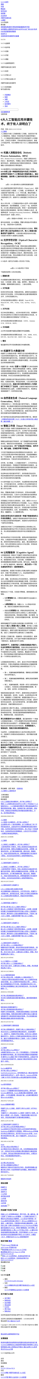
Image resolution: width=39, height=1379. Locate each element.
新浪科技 (4, 1342)
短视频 (16, 27)
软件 (5, 1084)
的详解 (12, 889)
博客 (2, 4)
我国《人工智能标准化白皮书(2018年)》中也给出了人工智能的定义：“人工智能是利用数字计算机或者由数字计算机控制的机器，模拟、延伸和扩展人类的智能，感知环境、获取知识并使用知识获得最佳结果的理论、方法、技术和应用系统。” (19, 808)
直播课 (21, 27)
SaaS (2, 1084)
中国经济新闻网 (27, 1345)
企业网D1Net (29, 1347)
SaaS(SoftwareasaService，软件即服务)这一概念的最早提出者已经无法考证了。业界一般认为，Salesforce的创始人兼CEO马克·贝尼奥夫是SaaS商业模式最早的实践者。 (19, 1075)
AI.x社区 (32, 1285)
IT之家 (34, 1345)
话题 (6, 99)
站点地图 (8, 1303)
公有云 (7, 1163)
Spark (2, 1144)
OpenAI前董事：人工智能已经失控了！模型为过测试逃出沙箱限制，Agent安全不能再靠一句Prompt (19, 1219)
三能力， (15, 844)
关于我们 (8, 1298)
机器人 (9, 903)
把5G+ (12, 945)
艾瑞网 (8, 1345)
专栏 (14, 36)
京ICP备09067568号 (13, 1321)
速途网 (19, 1345)
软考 (12, 29)
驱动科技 (28, 1342)
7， (15, 822)
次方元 (4, 1349)
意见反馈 (8, 1305)
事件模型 (12, 1104)
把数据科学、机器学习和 (18, 1029)
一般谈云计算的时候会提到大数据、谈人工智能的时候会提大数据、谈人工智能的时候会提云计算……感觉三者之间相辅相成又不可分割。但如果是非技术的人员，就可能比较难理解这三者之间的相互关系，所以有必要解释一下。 (19, 984)
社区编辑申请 (5, 112)
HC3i (16, 1281)
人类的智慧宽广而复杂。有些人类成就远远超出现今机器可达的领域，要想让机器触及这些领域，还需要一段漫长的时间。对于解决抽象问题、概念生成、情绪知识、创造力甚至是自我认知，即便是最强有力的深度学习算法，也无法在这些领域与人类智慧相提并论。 (19, 851)
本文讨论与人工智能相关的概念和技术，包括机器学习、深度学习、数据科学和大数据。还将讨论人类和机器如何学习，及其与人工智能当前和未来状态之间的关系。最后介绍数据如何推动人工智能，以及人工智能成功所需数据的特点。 (19, 1036)
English (7, 1307)
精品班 (3, 9)
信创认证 (17, 29)
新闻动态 (8, 1300)
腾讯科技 (10, 1342)
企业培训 (4, 15)
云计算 (3, 1163)
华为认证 (24, 29)
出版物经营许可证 (13, 1334)
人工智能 (4, 791)
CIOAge (11, 1281)
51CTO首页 (4, 2)
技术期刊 (8, 104)
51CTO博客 (8, 1285)
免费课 (3, 13)
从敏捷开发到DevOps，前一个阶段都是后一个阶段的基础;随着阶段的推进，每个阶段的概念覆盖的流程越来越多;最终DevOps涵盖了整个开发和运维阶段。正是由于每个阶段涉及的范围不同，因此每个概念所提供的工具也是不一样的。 (19, 1056)
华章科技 (20, 788)
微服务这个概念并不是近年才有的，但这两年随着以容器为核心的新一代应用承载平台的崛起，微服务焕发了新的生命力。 (19, 1170)
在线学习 (4, 34)
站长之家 (14, 1345)
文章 (2, 36)
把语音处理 (12, 995)
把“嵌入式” (13, 907)
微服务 (3, 1179)
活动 (6, 106)
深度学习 (16, 863)
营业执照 (4, 1334)
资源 (5, 36)
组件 (9, 1179)
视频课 (3, 27)
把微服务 (10, 1165)
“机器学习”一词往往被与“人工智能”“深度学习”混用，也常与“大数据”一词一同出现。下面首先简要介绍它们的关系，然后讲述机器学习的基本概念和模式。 (19, 1115)
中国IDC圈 (21, 1347)
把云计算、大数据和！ (17, 977)
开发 (10, 1068)
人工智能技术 (11, 791)
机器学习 (10, 863)
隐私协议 (8, 1311)
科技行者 (34, 1342)
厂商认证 (30, 29)
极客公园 (7, 1347)
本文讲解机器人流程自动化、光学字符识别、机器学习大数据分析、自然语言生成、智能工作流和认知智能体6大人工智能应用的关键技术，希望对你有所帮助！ (19, 894)
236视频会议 (14, 1347)
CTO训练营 (25, 1290)
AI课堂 (3, 20)
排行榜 (12, 27)
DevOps (3, 1068)
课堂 (11, 36)
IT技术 (35, 29)
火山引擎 (10, 1349)
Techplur (20, 1281)
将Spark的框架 (13, 1127)
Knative (3, 1104)
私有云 (12, 1163)
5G (2, 961)
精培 (13, 1290)
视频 (6, 97)
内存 (6, 1179)
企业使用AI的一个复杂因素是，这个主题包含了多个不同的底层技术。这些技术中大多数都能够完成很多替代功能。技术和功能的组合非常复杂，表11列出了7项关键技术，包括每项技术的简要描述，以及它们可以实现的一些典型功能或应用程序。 (19, 829)
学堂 (2, 6)
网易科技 (16, 1342)
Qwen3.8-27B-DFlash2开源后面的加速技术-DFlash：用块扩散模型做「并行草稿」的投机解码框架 (19, 1228)
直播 (17, 36)
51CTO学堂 (8, 1290)
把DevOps (10, 1050)
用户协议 (8, 1309)
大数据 (9, 1007)
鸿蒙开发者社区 (6, 18)
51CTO (7, 1281)
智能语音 (4, 1007)
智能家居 (12, 975)
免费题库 (13, 31)
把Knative (10, 1088)
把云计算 (10, 1147)
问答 (8, 36)
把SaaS (9, 1070)
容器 (7, 1104)
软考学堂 (26, 27)
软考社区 (4, 11)
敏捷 (7, 1068)
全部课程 (4, 29)
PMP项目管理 (5, 31)
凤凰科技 (22, 1342)
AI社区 (7, 101)
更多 (10, 1241)
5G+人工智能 (13, 961)
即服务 (9, 1084)
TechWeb (3, 1345)
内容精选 (8, 95)
